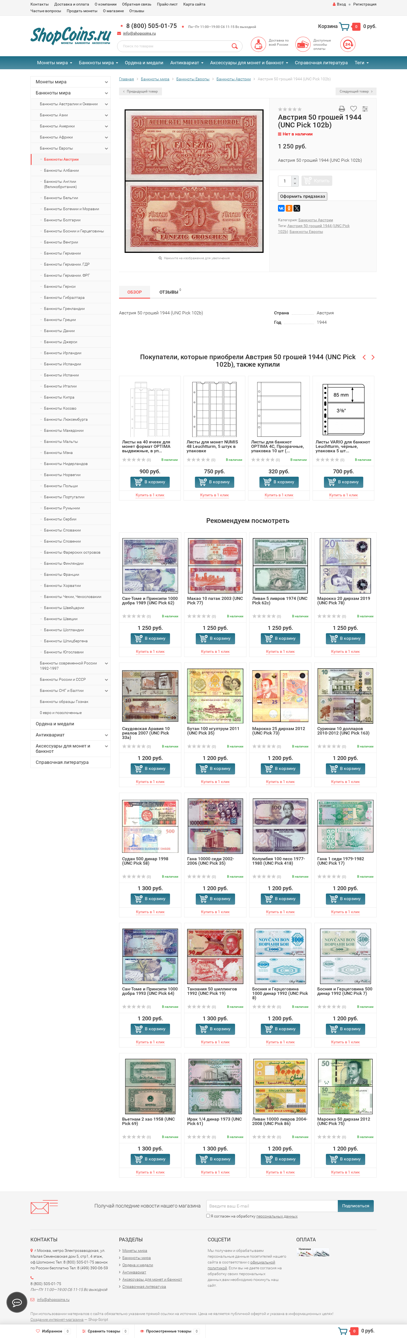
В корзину (155, 481)
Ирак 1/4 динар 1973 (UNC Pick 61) (214, 1121)
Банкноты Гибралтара (64, 297)
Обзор (134, 292)
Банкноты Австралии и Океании (69, 104)
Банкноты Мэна (58, 452)
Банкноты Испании (61, 375)
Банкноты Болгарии (62, 220)
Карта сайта (194, 4)
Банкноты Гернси (60, 286)
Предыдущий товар (142, 91)
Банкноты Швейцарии (64, 607)
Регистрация (365, 4)
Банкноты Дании (59, 330)
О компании (106, 4)
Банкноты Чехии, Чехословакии (72, 596)
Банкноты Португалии (64, 497)
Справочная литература (321, 62)
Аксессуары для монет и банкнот (247, 62)
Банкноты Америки (57, 126)
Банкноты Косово (60, 408)
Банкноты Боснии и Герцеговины (74, 231)
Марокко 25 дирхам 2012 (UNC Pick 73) (278, 731)
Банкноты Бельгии (61, 198)
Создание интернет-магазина (57, 1319)
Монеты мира (52, 62)
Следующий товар (355, 91)
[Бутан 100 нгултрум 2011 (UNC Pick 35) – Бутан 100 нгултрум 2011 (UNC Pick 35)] (215, 695)
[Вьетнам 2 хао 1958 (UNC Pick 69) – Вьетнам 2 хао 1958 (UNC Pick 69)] (150, 1086)
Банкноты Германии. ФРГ (67, 275)
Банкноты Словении (62, 541)
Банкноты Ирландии (62, 353)
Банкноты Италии (60, 386)
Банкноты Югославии (64, 652)
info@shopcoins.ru (139, 33)
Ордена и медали (144, 62)
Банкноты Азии (54, 115)
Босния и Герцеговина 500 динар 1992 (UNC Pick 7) (344, 991)
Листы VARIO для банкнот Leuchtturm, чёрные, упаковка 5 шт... (343, 446)
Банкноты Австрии (61, 159)
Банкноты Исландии (62, 364)
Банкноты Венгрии (61, 242)
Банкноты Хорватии (62, 585)
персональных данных (277, 1216)
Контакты (39, 4)
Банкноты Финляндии (64, 563)
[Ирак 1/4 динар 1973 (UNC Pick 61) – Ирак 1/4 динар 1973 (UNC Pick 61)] (215, 1086)
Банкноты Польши (61, 486)
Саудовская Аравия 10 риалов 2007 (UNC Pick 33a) (146, 733)
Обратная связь (136, 4)
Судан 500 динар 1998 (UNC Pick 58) (145, 861)
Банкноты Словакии (62, 530)
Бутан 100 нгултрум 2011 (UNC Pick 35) (213, 731)
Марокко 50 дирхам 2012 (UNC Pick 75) (343, 1121)
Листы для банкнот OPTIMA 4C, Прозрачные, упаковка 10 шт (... (277, 446)
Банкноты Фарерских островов (72, 552)
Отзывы (136, 11)
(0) (148, 460)
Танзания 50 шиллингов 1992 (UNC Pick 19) (212, 991)
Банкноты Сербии (60, 519)
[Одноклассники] (289, 208)
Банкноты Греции (60, 319)
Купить (321, 180)
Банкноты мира (96, 62)
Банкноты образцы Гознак (64, 701)
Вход (341, 4)
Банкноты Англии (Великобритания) (60, 184)
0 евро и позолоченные (61, 712)
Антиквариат (184, 62)
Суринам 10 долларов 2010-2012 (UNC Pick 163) (343, 731)
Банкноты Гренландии (64, 308)
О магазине (113, 11)
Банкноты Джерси (60, 342)
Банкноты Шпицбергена (66, 641)
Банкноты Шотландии (64, 630)
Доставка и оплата (71, 4)
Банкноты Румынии (62, 508)
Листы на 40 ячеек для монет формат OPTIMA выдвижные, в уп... (146, 446)
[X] (296, 208)
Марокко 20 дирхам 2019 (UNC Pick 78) (343, 600)
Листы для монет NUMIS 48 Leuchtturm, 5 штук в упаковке (212, 446)
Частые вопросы (45, 11)
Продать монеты (82, 11)
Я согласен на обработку (254, 1216)
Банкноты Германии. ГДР (67, 264)
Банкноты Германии (62, 253)
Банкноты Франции (61, 574)
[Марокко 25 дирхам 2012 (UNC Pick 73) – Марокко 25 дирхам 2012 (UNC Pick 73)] (280, 695)
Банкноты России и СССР (63, 679)
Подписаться (355, 1205)
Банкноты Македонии (64, 430)
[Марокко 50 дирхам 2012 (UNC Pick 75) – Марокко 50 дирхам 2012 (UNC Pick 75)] (345, 1086)
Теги (359, 62)
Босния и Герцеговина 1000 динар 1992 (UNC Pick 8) (280, 993)
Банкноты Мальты (61, 441)
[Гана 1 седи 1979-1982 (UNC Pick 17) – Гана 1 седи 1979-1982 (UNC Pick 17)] (345, 826)
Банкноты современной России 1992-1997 (68, 666)
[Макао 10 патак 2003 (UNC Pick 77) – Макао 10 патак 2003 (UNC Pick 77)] (215, 565)
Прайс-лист (167, 4)
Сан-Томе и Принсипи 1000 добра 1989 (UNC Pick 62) (150, 600)
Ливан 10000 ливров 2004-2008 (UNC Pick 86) (279, 1121)
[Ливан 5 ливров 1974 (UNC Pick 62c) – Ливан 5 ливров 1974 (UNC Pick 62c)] (280, 565)
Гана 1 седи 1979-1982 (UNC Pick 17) (340, 861)
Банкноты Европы (56, 148)
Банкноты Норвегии (62, 474)
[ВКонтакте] (281, 208)
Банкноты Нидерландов (66, 463)
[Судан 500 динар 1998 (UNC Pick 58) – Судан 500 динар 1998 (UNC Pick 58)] (150, 826)
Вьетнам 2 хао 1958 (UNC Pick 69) (148, 1121)
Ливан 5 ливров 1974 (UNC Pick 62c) (279, 600)
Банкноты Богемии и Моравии (71, 209)
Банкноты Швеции (61, 619)
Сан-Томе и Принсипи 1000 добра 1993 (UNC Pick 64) (150, 991)
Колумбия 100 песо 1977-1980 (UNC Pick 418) (278, 861)
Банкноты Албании (61, 170)
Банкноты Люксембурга (66, 419)
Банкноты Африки (56, 137)
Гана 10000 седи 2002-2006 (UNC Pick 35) (210, 861)
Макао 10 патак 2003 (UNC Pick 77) (215, 600)
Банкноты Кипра (59, 397)
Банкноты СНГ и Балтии (62, 690)
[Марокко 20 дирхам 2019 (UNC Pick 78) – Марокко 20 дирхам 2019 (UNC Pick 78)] (345, 565)
